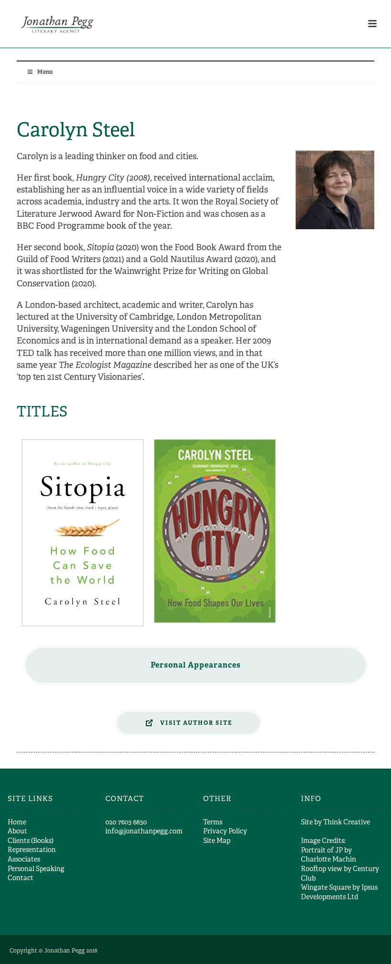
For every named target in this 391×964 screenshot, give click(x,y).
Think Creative (346, 822)
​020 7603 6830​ (126, 822)
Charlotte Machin (328, 859)
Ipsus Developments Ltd (339, 892)
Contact (20, 877)
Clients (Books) (30, 840)
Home (17, 822)
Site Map (216, 840)
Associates (24, 859)
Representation (32, 849)
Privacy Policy (225, 831)
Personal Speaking (36, 868)
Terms (212, 822)
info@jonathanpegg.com (144, 831)
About (17, 831)
